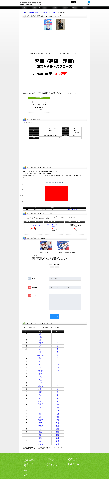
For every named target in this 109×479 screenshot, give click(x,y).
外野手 (57, 429)
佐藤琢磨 (40, 349)
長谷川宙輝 (40, 370)
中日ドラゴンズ (50, 462)
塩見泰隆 (40, 434)
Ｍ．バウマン (40, 389)
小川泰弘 (40, 339)
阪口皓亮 (40, 346)
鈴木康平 (40, 357)
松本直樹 (40, 400)
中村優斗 (40, 364)
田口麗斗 (40, 361)
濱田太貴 (40, 438)
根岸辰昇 (40, 420)
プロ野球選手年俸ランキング (44, 8)
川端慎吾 (40, 407)
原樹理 (40, 371)
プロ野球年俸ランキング (33, 225)
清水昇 (40, 351)
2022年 (25, 474)
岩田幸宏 (40, 429)
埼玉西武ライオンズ (73, 460)
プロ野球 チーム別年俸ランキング (34, 12)
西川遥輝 (40, 437)
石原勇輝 (40, 334)
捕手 (58, 391)
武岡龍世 (40, 414)
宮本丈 (40, 422)
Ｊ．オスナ (40, 428)
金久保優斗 (40, 342)
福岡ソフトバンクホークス (74, 458)
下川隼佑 (40, 352)
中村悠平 (40, 397)
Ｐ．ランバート (41, 388)
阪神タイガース (50, 460)
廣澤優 (40, 373)
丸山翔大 (40, 377)
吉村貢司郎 (40, 386)
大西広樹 (40, 337)
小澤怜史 (40, 345)
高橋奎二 (40, 360)
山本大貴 (40, 385)
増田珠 (40, 440)
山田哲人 (40, 426)
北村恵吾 (40, 409)
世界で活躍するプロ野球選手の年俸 (34, 8)
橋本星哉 (40, 398)
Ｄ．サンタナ (40, 444)
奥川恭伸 (40, 340)
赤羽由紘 (40, 404)
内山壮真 (40, 391)
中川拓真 (40, 395)
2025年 (25, 470)
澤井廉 (40, 432)
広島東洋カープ (50, 464)
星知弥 (40, 374)
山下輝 (40, 382)
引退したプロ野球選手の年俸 (85, 8)
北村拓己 (40, 410)
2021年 (25, 475)
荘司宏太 (40, 354)
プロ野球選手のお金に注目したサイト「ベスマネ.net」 (24, 8)
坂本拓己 (40, 348)
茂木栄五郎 (40, 425)
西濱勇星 (40, 367)
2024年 (25, 471)
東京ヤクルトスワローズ (50, 12)
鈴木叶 (40, 394)
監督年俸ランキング (75, 8)
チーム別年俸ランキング (65, 8)
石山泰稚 (40, 336)
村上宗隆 (40, 423)
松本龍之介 (40, 401)
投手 (58, 333)
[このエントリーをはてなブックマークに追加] (89, 2)
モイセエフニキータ (41, 443)
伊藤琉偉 (40, 406)
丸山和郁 (40, 441)
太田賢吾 (40, 431)
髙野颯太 (40, 413)
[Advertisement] (54, 41)
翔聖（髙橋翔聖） (40, 355)
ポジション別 (26, 464)
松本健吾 (40, 376)
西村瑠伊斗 (40, 419)
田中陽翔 (40, 416)
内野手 (57, 404)
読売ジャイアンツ (50, 459)
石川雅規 (40, 333)
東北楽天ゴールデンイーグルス (75, 462)
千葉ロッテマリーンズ (73, 459)
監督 (25, 461)
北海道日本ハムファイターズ (75, 463)
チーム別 (48, 458)
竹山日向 (40, 363)
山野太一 (40, 383)
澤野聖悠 (40, 411)
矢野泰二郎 (40, 403)
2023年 (25, 473)
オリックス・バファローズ (74, 464)
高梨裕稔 (40, 358)
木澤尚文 (40, 343)
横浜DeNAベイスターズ (51, 463)
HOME (23, 12)
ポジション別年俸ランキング (55, 8)
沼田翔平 (40, 368)
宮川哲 (40, 379)
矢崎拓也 (40, 380)
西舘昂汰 (40, 365)
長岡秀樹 (40, 417)
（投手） (54, 226)
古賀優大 (40, 392)
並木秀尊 (40, 435)
